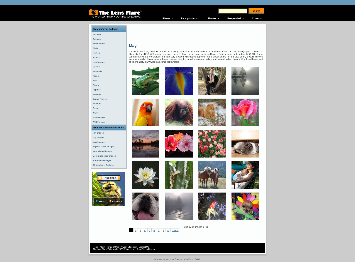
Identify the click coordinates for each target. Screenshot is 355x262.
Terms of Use (113, 247)
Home (95, 247)
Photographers (189, 18)
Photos (166, 18)
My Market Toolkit (192, 259)
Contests (257, 18)
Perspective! (234, 18)
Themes (212, 18)
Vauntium (170, 259)
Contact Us (144, 247)
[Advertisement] (196, 33)
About (102, 247)
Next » (175, 230)
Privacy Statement (129, 247)
